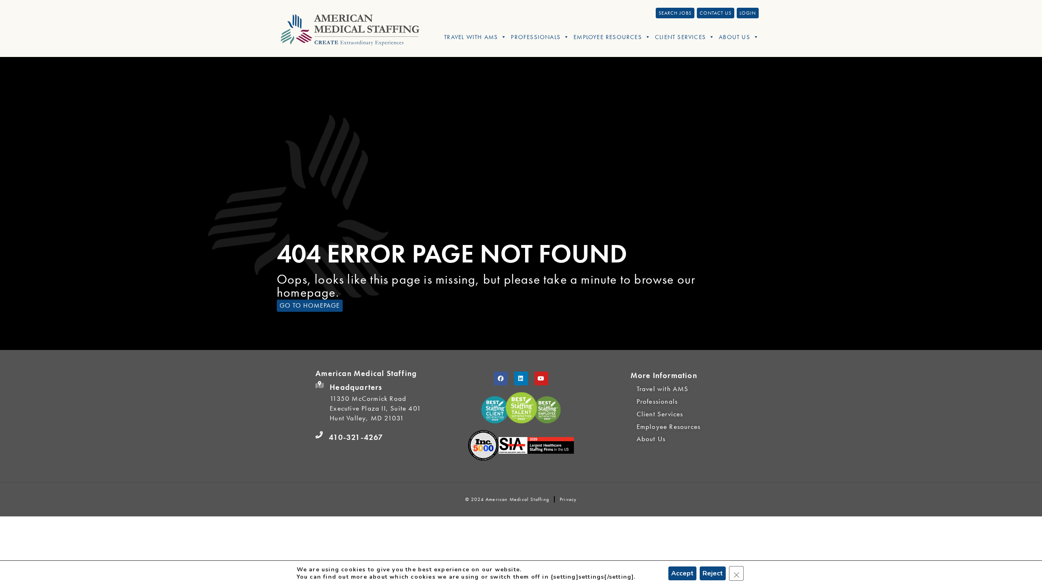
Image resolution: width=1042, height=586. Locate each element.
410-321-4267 (356, 437)
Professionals (535, 37)
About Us (734, 37)
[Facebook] (501, 378)
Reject (713, 573)
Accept (682, 573)
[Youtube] (541, 378)
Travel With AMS (471, 37)
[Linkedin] (521, 378)
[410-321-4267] (319, 435)
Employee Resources (608, 37)
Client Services (680, 37)
